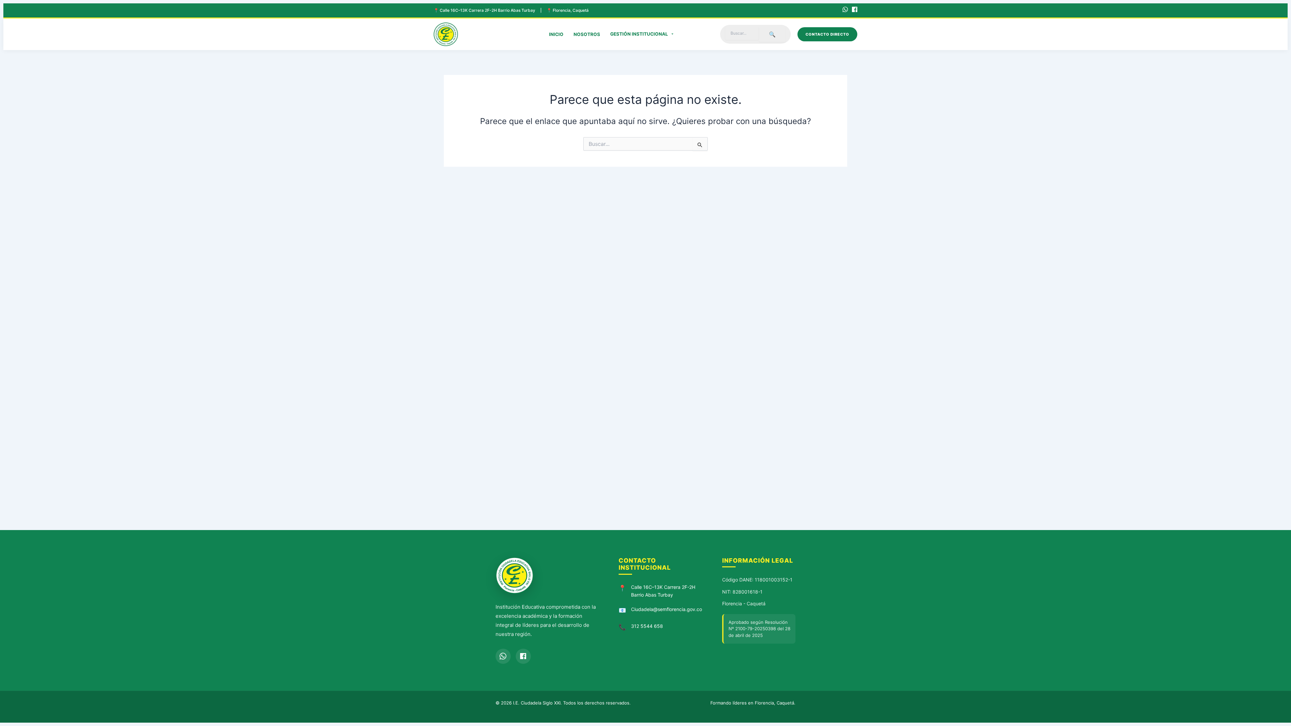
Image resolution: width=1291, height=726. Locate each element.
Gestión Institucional (639, 34)
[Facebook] (854, 10)
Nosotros (587, 34)
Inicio (556, 34)
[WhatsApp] (845, 10)
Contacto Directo (827, 34)
